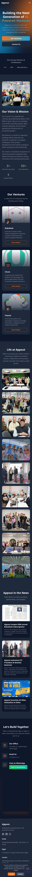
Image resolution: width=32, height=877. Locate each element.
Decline (20, 874)
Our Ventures (16, 38)
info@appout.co (14, 757)
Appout (5, 2)
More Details (16, 242)
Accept (11, 874)
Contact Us (16, 44)
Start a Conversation (18, 767)
